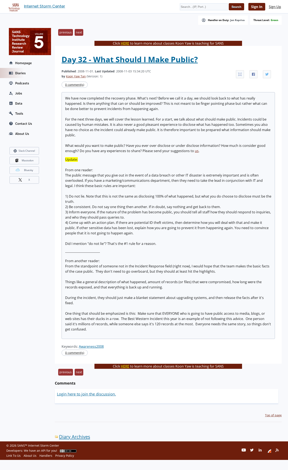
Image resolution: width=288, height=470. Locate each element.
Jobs (18, 93)
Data (18, 103)
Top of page (273, 415)
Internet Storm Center (44, 6)
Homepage (23, 63)
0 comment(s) (74, 85)
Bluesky (28, 170)
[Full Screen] (240, 74)
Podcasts (22, 83)
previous (65, 32)
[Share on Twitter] (267, 74)
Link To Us (13, 456)
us (197, 151)
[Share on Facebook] (253, 74)
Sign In (256, 6)
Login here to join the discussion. (86, 394)
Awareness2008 (91, 346)
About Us (22, 133)
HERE (125, 43)
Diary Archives (74, 436)
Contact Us (23, 123)
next (79, 32)
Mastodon (28, 160)
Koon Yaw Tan (76, 76)
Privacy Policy (64, 456)
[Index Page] (13, 6)
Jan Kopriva (237, 20)
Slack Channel (27, 151)
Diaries (20, 73)
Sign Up (275, 6)
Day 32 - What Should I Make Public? (130, 59)
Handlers (45, 456)
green (274, 20)
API (43, 451)
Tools (19, 113)
